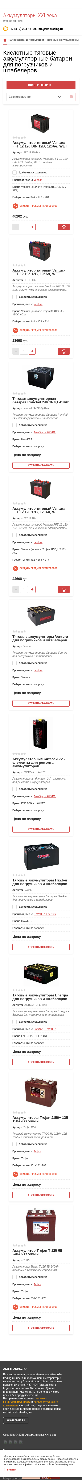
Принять (11, 1469)
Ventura (38, 179)
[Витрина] (71, 97)
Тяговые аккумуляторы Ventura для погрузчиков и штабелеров (40, 638)
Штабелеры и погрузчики (26, 39)
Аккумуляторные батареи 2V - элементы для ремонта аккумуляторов (38, 762)
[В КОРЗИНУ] (64, 227)
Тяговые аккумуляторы (62, 39)
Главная (5, 40)
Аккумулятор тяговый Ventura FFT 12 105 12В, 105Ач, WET (38, 272)
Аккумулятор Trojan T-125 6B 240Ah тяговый (37, 1252)
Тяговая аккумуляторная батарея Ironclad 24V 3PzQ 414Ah (40, 400)
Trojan (37, 1151)
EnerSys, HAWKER (45, 432)
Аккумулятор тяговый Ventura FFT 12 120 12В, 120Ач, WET (38, 510)
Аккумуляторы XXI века (30, 15)
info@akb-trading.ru (50, 29)
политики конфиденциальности (24, 1400)
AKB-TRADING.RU (16, 1420)
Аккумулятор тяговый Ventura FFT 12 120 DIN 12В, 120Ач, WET (39, 144)
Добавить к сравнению (32, 172)
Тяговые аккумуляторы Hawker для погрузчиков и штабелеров (39, 882)
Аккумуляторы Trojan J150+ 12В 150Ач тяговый (40, 1119)
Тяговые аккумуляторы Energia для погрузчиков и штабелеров (40, 997)
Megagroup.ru (12, 1478)
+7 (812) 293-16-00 (23, 29)
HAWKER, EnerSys (45, 914)
